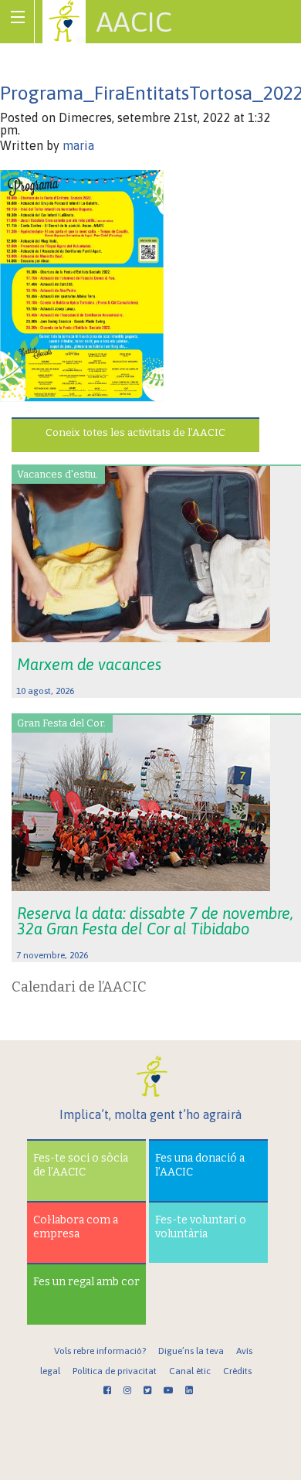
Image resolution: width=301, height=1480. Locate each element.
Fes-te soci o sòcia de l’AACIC (80, 1165)
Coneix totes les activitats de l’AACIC (135, 432)
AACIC (134, 21)
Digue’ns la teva (191, 1351)
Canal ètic (190, 1371)
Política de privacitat (115, 1371)
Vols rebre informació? (100, 1351)
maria (78, 145)
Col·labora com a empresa (75, 1226)
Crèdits (237, 1371)
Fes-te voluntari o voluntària (200, 1226)
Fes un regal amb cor (86, 1281)
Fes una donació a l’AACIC (200, 1165)
